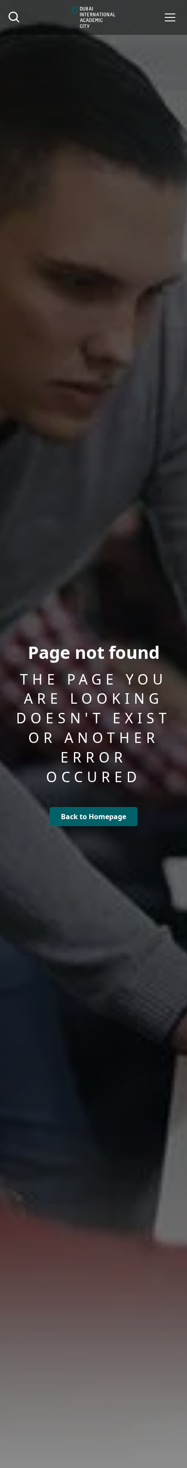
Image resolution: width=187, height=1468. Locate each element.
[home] (93, 17)
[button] (170, 17)
